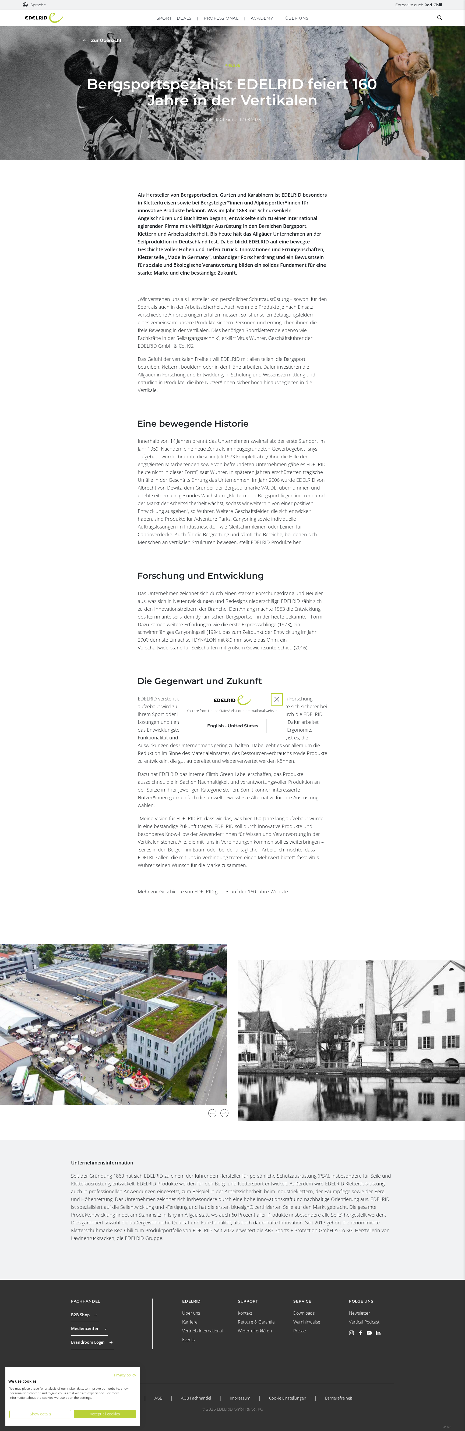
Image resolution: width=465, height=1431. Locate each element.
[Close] (277, 699)
